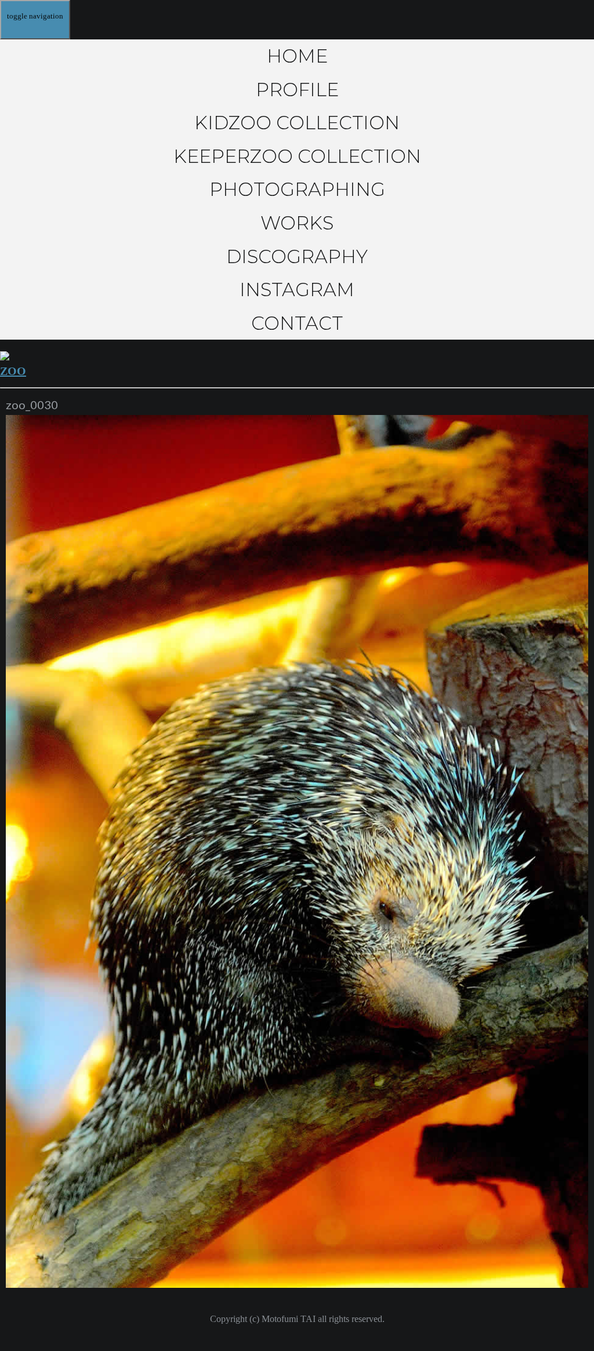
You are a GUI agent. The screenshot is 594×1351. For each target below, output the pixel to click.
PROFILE (297, 89)
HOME (297, 56)
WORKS (297, 223)
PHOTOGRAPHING (297, 189)
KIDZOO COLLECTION (297, 122)
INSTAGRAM (297, 289)
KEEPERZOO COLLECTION (297, 156)
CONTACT (297, 323)
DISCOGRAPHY (297, 256)
